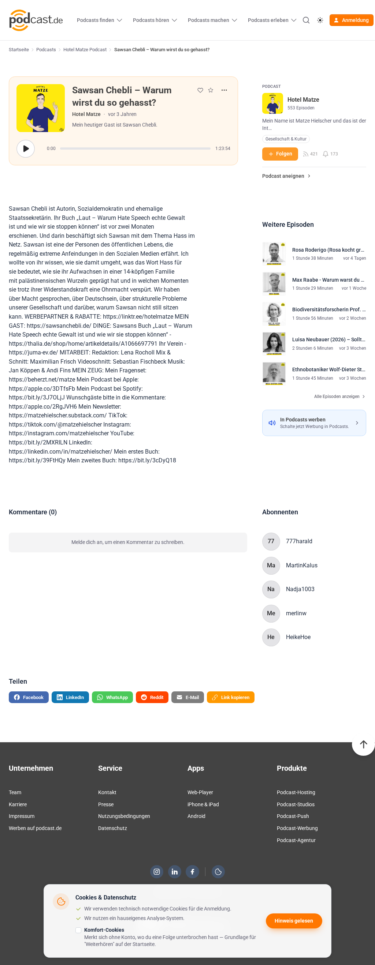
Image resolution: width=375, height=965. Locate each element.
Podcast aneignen (283, 176)
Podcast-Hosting (296, 792)
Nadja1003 (300, 589)
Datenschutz (112, 828)
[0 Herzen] (200, 90)
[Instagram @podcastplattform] (156, 871)
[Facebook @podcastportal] (192, 871)
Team (15, 792)
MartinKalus (302, 565)
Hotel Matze (86, 114)
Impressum (21, 816)
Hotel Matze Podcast (85, 49)
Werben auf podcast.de (35, 828)
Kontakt (107, 792)
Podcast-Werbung (297, 828)
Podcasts (46, 49)
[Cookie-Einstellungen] (218, 871)
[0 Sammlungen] (211, 90)
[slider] (135, 148)
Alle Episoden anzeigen (337, 396)
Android (196, 816)
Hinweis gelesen (294, 921)
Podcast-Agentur (296, 840)
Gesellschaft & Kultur (286, 139)
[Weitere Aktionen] (224, 90)
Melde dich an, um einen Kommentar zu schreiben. (128, 542)
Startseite (19, 49)
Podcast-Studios (296, 804)
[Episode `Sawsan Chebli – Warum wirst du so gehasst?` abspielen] (25, 149)
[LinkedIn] (174, 871)
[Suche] (306, 20)
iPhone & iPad (203, 804)
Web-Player (200, 792)
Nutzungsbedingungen (124, 816)
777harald (299, 541)
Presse (106, 804)
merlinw (296, 613)
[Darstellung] (319, 20)
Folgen (284, 154)
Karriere (18, 804)
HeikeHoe (298, 637)
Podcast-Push (293, 816)
